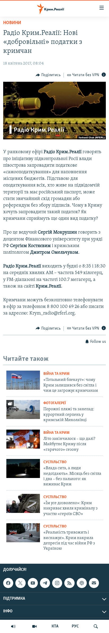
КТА (55, 626)
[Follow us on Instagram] (57, 583)
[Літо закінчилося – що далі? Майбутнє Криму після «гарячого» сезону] (23, 439)
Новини (12, 23)
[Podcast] (82, 583)
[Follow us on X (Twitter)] (20, 583)
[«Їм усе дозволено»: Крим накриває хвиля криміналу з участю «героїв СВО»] (23, 503)
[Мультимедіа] (34, 626)
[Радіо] (13, 626)
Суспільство (54, 462)
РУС (75, 626)
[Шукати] (96, 626)
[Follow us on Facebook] (8, 583)
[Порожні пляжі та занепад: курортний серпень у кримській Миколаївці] (23, 409)
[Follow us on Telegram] (45, 583)
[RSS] (69, 583)
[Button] (48, 75)
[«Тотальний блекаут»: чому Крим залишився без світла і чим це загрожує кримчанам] (23, 380)
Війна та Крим (56, 374)
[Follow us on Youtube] (33, 583)
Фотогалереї (54, 403)
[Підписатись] (94, 583)
